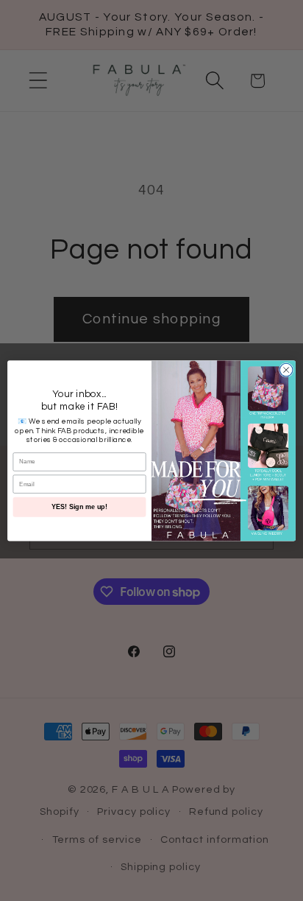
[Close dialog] (286, 369)
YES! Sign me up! (79, 507)
